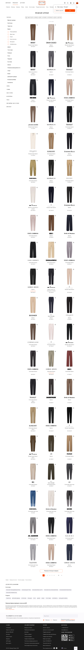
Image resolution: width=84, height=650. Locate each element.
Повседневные (13, 31)
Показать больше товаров (51, 570)
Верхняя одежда (11, 20)
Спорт (9, 70)
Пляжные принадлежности (14, 67)
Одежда (18, 7)
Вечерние (12, 41)
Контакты (8, 634)
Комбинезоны (13, 44)
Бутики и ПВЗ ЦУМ (9, 632)
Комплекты (10, 82)
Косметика (9, 96)
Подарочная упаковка (47, 636)
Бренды (13, 7)
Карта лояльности (47, 645)
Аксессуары (32, 7)
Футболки (10, 23)
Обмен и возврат (28, 634)
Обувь (22, 7)
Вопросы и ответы (28, 627)
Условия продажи (28, 636)
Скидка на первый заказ (29, 638)
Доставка (26, 632)
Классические (13, 39)
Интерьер (9, 106)
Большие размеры (12, 79)
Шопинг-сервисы (46, 627)
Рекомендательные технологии (31, 645)
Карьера (8, 638)
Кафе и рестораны (47, 638)
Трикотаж (10, 26)
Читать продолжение (10, 609)
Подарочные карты (40, 7)
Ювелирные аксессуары (13, 103)
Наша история (9, 636)
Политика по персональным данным (32, 643)
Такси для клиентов (47, 643)
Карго (11, 36)
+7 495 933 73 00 (64, 627)
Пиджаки (10, 58)
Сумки (26, 7)
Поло (9, 55)
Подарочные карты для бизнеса (49, 634)
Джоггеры (12, 34)
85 (58, 575)
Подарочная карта (47, 632)
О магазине (8, 627)
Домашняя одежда (12, 76)
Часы (47, 7)
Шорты (9, 64)
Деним (9, 47)
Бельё (9, 73)
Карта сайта (8, 643)
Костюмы (10, 61)
